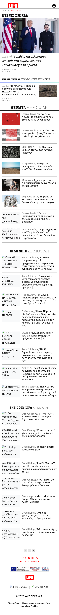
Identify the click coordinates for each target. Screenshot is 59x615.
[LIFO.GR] (13, 6)
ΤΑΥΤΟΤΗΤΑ (29, 558)
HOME (4, 11)
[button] (3, 6)
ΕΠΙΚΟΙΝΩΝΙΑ (29, 561)
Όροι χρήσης (13, 603)
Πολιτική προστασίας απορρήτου (36, 603)
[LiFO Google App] (18, 587)
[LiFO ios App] (40, 588)
